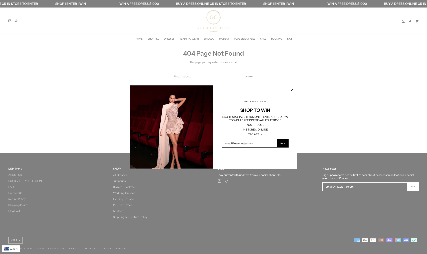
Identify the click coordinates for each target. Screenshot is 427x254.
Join (282, 143)
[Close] (292, 90)
